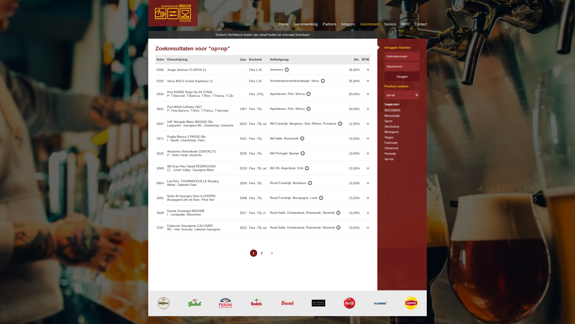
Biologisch (392, 132)
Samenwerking (306, 24)
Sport (388, 121)
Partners (329, 24)
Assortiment (369, 24)
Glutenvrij (391, 148)
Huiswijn (390, 153)
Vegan (389, 137)
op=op (389, 159)
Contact (420, 24)
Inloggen (348, 24)
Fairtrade (391, 142)
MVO (405, 24)
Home (284, 24)
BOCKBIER (392, 110)
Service (390, 24)
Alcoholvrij (392, 126)
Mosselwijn (392, 115)
